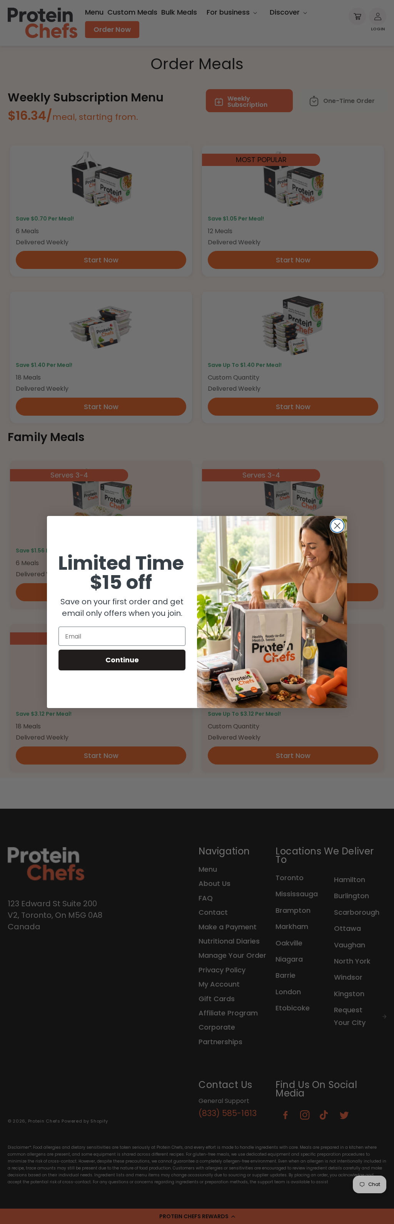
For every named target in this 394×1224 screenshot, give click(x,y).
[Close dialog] (337, 525)
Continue (122, 660)
